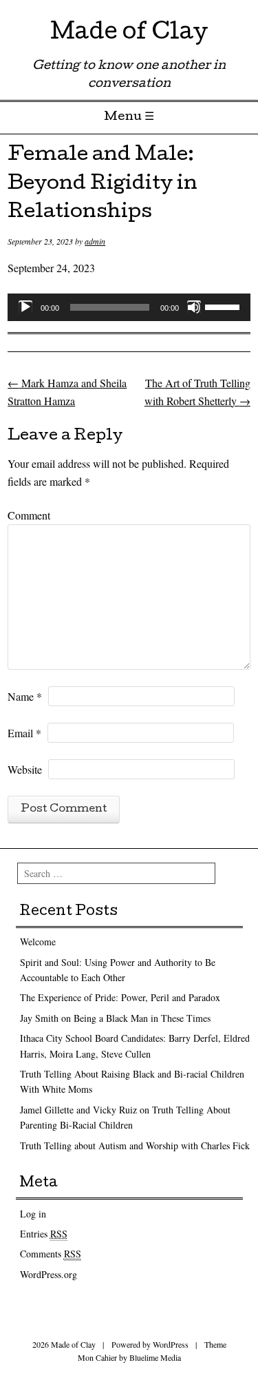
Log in (33, 1213)
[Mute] (194, 307)
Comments (50, 1253)
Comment (29, 515)
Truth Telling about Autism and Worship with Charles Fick (135, 1145)
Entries (43, 1233)
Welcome (38, 941)
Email (24, 733)
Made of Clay (129, 34)
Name (25, 696)
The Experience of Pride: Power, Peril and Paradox (120, 997)
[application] (129, 307)
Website (25, 769)
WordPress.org (48, 1274)
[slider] (224, 306)
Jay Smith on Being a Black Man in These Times (115, 1018)
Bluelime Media (155, 1357)
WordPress (171, 1344)
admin (95, 241)
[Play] (25, 307)
